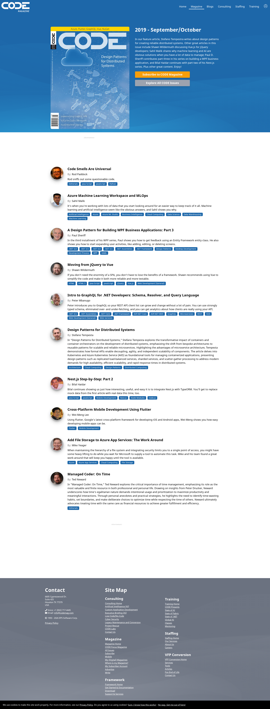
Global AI (169, 619)
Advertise (109, 669)
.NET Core (105, 314)
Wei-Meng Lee (80, 414)
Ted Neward (79, 479)
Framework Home (114, 684)
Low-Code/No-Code (114, 616)
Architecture (75, 367)
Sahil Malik (78, 201)
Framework (115, 679)
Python (113, 183)
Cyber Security (112, 619)
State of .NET (171, 616)
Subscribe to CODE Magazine (162, 74)
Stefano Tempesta (82, 335)
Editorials (73, 183)
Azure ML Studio (110, 214)
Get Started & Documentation (119, 687)
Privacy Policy (51, 623)
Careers (168, 647)
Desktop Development (185, 248)
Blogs (210, 6)
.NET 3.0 (73, 248)
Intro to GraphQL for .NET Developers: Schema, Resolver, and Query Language (133, 295)
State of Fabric (172, 613)
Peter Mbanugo (81, 300)
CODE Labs (110, 628)
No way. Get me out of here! (172, 704)
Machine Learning (77, 218)
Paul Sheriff (79, 235)
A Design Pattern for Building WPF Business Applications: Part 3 (121, 230)
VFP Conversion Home (176, 659)
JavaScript (100, 183)
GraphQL (172, 314)
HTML (71, 283)
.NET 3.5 (85, 248)
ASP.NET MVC (157, 314)
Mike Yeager (79, 445)
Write (107, 672)
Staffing (240, 6)
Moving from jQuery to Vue (90, 264)
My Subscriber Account (116, 666)
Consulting (224, 6)
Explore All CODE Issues (162, 83)
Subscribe (109, 653)
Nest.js (123, 397)
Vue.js (130, 283)
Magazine (196, 6)
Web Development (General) (151, 283)
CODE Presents (172, 607)
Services (169, 662)
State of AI (170, 610)
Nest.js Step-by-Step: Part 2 (90, 379)
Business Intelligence (132, 214)
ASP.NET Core (140, 314)
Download (110, 690)
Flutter (72, 428)
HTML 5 (82, 283)
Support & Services (114, 694)
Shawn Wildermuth (83, 270)
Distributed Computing (136, 367)
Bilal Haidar (79, 384)
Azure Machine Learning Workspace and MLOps (108, 195)
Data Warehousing (192, 214)
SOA (208, 314)
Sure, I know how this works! (142, 704)
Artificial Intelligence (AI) (117, 606)
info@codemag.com (64, 612)
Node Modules (138, 397)
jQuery (120, 283)
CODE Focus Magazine (116, 647)
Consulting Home (113, 603)
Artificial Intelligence (79, 214)
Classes (168, 623)
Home (182, 6)
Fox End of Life (172, 672)
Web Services (106, 318)
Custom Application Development (121, 609)
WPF (95, 253)
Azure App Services (88, 462)
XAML (104, 253)
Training (254, 6)
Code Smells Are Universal (89, 168)
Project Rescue (112, 625)
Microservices (186, 314)
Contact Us (110, 632)
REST (199, 314)
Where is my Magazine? (116, 662)
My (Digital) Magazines (116, 659)
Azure (95, 214)
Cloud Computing (155, 214)
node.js (152, 397)
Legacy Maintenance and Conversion (123, 622)
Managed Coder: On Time (89, 474)
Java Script (87, 183)
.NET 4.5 (108, 248)
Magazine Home (113, 643)
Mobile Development (106, 397)
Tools (167, 665)
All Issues (109, 650)
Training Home (172, 603)
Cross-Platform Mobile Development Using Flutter (109, 409)
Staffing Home (172, 638)
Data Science (173, 214)
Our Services (171, 641)
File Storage (127, 462)
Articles (168, 669)
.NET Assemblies (124, 248)
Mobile (108, 656)
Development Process (79, 253)
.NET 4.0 (97, 248)
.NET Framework (144, 248)
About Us (169, 644)
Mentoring (170, 626)
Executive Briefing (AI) (116, 612)
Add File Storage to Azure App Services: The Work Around (115, 440)
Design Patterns (163, 248)
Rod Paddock (79, 174)
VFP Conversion (178, 654)
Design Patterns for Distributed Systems (101, 329)
